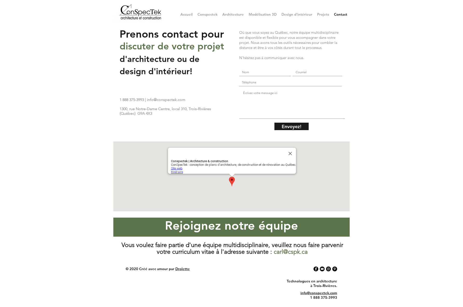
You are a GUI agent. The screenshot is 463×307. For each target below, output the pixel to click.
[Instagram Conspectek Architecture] (328, 269)
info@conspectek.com (166, 99)
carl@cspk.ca (291, 251)
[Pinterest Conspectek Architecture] (334, 269)
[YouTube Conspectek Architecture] (322, 269)
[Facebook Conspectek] (315, 269)
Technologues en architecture (312, 281)
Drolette (182, 269)
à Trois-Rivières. (323, 285)
